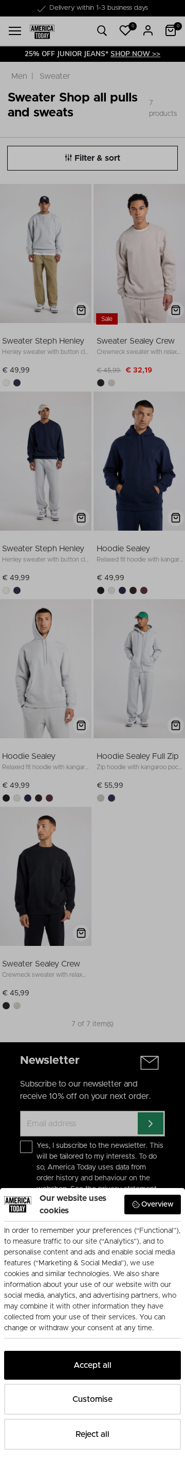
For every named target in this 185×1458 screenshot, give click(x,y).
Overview (157, 1204)
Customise (92, 1399)
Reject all (92, 1434)
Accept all (92, 1365)
